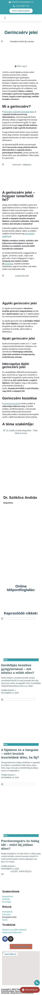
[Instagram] (10, 939)
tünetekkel (9, 264)
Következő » (25, 871)
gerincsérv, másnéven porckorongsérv (19, 112)
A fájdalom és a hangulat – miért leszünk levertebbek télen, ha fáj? (20, 753)
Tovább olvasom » (8, 690)
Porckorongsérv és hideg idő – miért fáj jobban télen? (20, 844)
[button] (20, 17)
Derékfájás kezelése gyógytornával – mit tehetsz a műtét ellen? (17, 669)
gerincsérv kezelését (12, 403)
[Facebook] (5, 939)
